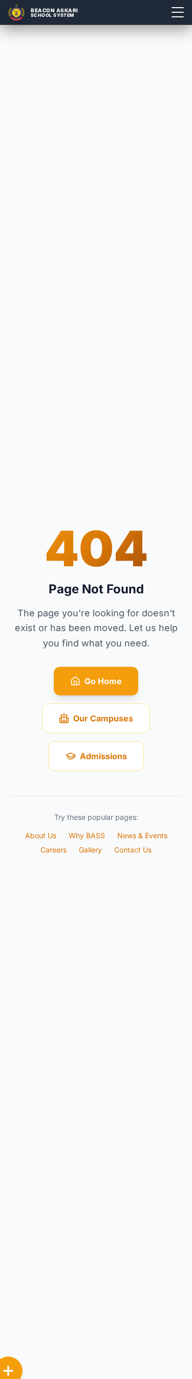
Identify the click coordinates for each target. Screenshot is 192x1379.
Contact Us (133, 849)
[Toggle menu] (177, 12)
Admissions (103, 756)
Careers (53, 849)
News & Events (142, 835)
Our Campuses (103, 718)
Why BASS (87, 835)
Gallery (90, 849)
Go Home (103, 681)
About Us (40, 835)
